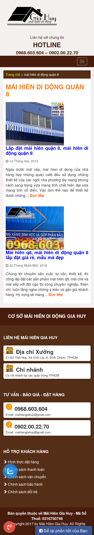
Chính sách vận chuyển (26, 476)
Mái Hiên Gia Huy (58, 513)
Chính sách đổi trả (22, 491)
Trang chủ (13, 74)
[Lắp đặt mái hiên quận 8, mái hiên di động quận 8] (35, 123)
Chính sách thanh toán (25, 469)
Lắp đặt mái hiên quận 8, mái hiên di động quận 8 (47, 150)
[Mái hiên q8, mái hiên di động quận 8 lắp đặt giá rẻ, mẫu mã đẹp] (35, 227)
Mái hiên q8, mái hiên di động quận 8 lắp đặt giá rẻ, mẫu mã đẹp (47, 255)
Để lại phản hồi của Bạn (65, 530)
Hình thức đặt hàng (23, 461)
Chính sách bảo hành (25, 484)
